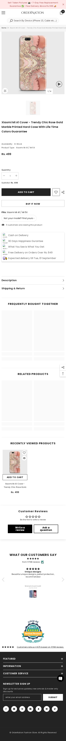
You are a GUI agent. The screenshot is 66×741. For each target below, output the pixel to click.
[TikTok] (30, 709)
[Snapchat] (38, 709)
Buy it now (33, 203)
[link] (17, 354)
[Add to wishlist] (56, 192)
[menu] (3, 13)
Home (4, 28)
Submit (53, 697)
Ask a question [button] (46, 529)
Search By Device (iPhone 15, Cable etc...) (35, 20)
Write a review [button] (20, 529)
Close (63, 4)
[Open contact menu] (60, 678)
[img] (33, 558)
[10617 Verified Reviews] (33, 643)
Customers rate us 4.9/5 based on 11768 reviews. (40, 647)
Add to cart (26, 192)
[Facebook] (6, 709)
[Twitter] (55, 709)
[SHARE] (62, 192)
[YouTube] (47, 709)
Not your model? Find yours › (19, 218)
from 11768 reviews (31, 562)
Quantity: (6, 170)
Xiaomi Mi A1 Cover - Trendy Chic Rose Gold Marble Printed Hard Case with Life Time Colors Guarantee (15, 485)
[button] (4, 579)
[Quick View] (24, 458)
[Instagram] (14, 709)
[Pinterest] (22, 709)
